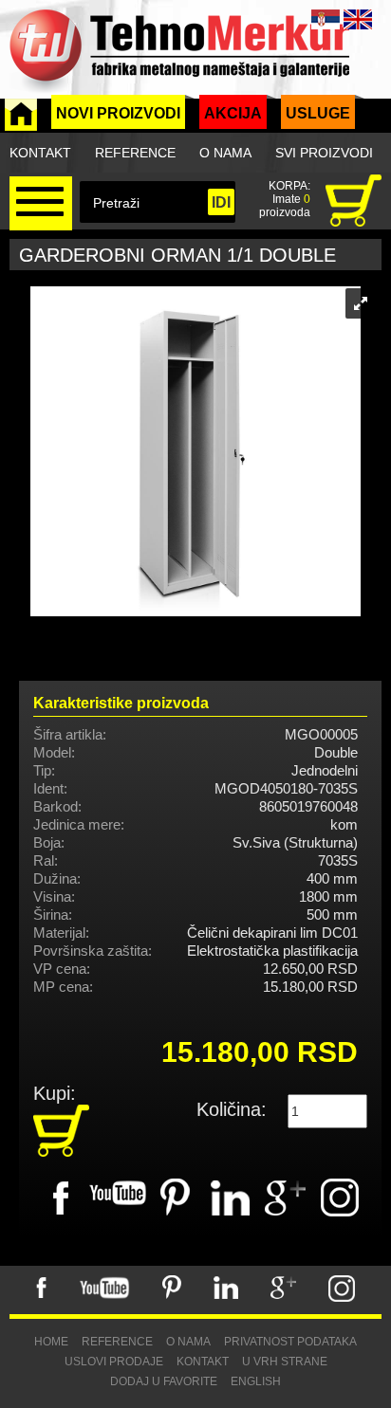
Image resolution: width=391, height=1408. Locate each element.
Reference (135, 152)
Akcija (233, 113)
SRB (325, 19)
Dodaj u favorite (163, 1381)
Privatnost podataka (290, 1341)
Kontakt (40, 152)
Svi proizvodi (324, 152)
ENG (358, 19)
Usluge (318, 113)
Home (51, 1341)
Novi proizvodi (118, 113)
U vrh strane (284, 1361)
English (256, 1381)
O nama (225, 152)
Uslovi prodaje (114, 1361)
